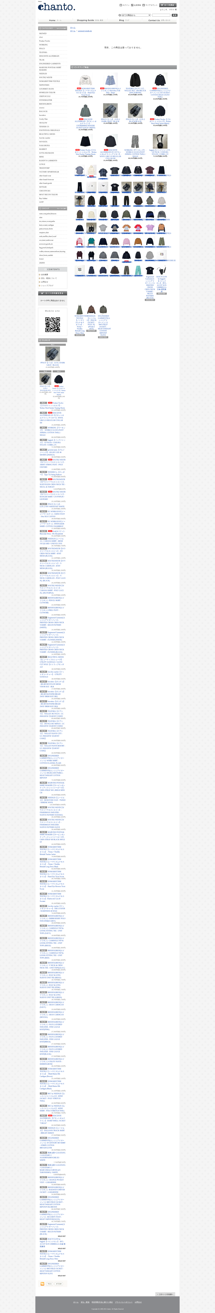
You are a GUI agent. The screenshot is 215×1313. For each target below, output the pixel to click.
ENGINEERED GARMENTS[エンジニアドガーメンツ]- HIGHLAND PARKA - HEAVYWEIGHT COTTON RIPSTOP (52, 773)
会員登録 (137, 5)
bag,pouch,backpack (46, 248)
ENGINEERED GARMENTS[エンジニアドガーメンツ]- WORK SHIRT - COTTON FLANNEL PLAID (139, 206)
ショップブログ (124, 20)
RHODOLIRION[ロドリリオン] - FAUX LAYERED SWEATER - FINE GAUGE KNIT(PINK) (128, 247)
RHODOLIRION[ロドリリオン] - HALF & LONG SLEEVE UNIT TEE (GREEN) (52, 994)
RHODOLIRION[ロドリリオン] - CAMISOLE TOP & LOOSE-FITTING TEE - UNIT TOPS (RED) (140, 233)
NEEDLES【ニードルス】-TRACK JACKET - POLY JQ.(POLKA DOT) (91, 322)
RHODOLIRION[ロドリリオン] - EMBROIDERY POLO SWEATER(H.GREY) (53, 918)
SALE (41, 259)
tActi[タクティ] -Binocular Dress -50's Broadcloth (91, 177)
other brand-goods (45, 183)
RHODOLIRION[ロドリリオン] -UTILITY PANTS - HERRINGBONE (52, 1061)
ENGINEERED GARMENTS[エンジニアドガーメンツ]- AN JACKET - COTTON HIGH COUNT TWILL (160, 93)
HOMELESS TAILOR (47, 93)
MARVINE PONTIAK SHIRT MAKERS (50, 68)
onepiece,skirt (44, 233)
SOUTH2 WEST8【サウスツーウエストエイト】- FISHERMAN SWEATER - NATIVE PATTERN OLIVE (103, 220)
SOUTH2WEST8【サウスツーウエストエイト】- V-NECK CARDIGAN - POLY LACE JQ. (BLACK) (139, 175)
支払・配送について (90, 20)
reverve (41, 108)
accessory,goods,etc (46, 244)
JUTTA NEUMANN (46, 153)
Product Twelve (44, 41)
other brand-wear (45, 176)
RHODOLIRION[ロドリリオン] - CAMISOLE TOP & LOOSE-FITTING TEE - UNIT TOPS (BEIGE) (128, 233)
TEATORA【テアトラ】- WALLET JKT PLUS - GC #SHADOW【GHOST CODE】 (51, 713)
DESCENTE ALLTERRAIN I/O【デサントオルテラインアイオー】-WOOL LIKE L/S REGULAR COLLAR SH (52, 418)
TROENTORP (44, 168)
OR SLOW (43, 123)
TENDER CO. (44, 127)
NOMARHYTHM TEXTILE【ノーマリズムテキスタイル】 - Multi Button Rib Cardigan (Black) (93, 260)
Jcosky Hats (43, 119)
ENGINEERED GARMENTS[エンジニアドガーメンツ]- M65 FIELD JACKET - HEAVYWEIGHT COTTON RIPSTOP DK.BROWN (52, 1202)
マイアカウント (151, 5)
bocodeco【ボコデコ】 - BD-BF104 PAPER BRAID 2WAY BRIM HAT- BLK (52, 703)
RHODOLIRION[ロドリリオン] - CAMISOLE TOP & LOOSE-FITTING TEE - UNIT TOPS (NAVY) (117, 233)
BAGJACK (43, 111)
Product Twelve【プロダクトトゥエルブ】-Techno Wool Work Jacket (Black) (59, 390)
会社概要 (44, 275)
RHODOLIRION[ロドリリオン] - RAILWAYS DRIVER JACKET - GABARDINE (52, 1189)
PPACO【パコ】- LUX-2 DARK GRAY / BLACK (53, 364)
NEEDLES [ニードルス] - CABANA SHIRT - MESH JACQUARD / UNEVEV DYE (52, 541)
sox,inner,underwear (46, 240)
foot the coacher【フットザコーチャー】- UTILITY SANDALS (52, 674)
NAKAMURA (44, 146)
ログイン (126, 5)
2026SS (42, 263)
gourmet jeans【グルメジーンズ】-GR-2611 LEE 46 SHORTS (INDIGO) (52, 452)
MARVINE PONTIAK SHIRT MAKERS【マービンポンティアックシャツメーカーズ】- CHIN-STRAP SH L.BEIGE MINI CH (52, 788)
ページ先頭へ (165, 1294)
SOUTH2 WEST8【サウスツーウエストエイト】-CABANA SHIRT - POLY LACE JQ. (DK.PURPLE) (150, 175)
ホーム (55, 20)
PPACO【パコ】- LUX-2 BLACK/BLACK (45, 388)
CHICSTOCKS (44, 191)
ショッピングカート (168, 5)
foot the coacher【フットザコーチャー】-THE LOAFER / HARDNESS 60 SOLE (52, 908)
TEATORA (43, 52)
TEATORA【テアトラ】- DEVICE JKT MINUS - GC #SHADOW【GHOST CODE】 (52, 723)
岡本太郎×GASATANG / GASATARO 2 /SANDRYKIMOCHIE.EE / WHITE (166, 260)
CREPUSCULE (44, 96)
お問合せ (159, 20)
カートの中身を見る (52, 293)
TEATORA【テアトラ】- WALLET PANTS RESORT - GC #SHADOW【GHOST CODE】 (126, 206)
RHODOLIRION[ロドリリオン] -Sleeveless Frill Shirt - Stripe (111, 91)
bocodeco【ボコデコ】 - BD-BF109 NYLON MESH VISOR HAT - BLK (52, 684)
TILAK (41, 60)
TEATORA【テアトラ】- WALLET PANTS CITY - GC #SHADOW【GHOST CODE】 (115, 206)
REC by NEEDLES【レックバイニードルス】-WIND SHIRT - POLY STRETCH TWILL (52, 1108)
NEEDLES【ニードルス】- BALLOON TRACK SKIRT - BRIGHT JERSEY (52, 1130)
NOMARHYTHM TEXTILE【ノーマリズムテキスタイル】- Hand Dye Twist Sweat (52, 874)
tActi (41, 37)
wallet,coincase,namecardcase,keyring (52, 251)
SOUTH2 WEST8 (45, 77)
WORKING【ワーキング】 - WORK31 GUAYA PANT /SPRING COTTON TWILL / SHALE (135, 153)
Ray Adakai (43, 198)
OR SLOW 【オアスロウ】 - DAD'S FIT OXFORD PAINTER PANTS (138, 276)
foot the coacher (44, 138)
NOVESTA (43, 142)
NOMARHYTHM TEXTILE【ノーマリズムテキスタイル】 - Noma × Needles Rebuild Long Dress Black (139, 220)
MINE (41, 157)
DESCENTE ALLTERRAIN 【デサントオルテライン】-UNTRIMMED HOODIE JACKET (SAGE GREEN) (86, 123)
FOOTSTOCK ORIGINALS (49, 130)
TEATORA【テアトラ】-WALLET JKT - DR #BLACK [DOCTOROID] (135, 91)
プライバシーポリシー (124, 1302)
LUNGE (42, 164)
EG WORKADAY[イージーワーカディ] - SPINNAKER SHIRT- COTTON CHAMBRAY (52, 523)
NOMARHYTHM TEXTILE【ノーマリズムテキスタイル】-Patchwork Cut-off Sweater (81, 233)
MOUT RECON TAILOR (48, 195)
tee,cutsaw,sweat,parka (47, 221)
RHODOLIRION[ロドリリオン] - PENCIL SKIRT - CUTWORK (52, 600)
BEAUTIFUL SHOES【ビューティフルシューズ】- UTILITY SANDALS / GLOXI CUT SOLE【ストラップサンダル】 (52, 662)
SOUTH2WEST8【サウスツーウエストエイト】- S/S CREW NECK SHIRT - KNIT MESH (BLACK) (116, 175)
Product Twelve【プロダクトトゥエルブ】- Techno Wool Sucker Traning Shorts (52, 405)
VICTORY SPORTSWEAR (49, 172)
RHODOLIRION (45, 104)
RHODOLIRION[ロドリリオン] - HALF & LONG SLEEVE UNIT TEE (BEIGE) (52, 975)
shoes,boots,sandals (46, 255)
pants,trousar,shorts (46, 229)
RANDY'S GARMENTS (48, 161)
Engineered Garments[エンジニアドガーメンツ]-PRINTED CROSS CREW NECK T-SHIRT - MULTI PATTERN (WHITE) (52, 623)
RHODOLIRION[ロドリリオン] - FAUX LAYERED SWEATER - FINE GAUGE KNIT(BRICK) (140, 247)
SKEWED (43, 34)
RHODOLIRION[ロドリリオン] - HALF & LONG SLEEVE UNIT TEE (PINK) (52, 985)
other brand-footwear (46, 180)
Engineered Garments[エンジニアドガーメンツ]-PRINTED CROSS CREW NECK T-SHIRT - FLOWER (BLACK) (115, 192)
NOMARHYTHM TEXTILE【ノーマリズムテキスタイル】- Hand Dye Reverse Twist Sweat (163, 220)
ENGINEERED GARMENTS (50, 64)
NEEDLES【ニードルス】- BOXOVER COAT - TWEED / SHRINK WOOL (53, 800)
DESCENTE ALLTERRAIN (49, 56)
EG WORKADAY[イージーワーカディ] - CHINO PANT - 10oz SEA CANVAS (52, 514)
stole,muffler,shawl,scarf (47, 236)
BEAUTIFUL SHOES (47, 134)
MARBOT (43, 149)
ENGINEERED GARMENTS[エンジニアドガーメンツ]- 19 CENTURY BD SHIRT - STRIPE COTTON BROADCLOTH (52, 1143)
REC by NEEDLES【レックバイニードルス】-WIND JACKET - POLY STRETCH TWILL (103, 260)
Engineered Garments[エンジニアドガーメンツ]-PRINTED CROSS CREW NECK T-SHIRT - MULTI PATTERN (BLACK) (52, 1229)
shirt (40, 217)
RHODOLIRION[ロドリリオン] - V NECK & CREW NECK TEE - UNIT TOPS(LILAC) (52, 965)
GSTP (41, 202)
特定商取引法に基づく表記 (102, 1302)
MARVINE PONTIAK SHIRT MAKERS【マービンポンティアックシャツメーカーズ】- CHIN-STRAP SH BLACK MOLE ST (52, 837)
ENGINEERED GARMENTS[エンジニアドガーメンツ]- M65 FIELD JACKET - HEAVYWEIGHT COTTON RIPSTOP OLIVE (52, 1269)
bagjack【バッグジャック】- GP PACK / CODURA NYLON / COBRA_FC (52, 442)
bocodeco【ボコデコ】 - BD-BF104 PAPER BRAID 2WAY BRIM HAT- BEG (52, 694)
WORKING (43, 45)
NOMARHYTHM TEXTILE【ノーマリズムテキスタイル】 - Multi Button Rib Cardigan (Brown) (81, 260)
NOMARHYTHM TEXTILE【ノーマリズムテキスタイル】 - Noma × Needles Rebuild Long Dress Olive (81, 324)
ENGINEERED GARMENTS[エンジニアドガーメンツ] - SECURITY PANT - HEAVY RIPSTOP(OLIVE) (128, 276)
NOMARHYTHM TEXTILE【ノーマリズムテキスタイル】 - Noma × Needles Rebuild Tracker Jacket (128, 220)
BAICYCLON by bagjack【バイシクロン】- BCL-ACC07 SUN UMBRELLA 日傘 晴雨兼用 (161, 284)
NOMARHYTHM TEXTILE (49, 81)
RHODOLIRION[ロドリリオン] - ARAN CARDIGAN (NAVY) (52, 1004)
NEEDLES (43, 74)
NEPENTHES (44, 85)
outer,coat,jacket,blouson (47, 214)
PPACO (42, 49)
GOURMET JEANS (46, 89)
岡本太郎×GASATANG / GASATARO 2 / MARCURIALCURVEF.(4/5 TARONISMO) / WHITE (83, 276)
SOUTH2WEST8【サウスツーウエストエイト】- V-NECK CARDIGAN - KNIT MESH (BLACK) (127, 175)
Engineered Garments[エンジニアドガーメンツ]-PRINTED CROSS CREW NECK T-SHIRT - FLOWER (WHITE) (103, 192)
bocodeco (42, 115)
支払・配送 (85, 1302)
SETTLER (43, 187)
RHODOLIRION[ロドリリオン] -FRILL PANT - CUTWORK (52, 610)
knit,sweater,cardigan (46, 225)
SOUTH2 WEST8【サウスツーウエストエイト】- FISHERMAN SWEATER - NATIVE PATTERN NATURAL (91, 220)
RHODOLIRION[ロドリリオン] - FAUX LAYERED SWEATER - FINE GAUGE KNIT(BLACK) (152, 247)
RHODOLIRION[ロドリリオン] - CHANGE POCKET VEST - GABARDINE (52, 1179)
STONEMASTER (45, 100)
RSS (49, 1283)
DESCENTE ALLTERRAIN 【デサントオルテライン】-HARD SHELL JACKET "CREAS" (126, 262)
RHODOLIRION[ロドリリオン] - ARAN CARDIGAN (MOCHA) (52, 1014)
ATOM (59, 1283)
